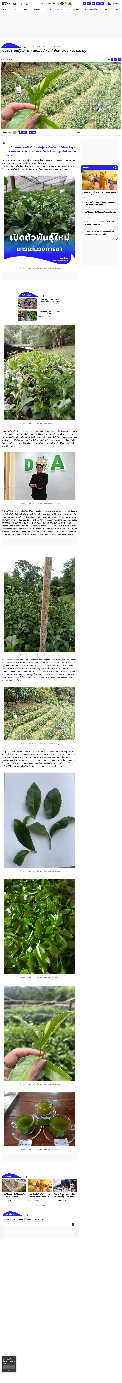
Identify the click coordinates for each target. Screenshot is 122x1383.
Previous (74, 1176)
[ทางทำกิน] (58, 3)
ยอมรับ (9, 1367)
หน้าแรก (28, 47)
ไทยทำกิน (29, 1220)
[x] (89, 3)
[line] (102, 3)
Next (77, 1176)
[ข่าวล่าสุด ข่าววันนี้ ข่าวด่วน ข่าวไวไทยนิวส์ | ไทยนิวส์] (10, 3)
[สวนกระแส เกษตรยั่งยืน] (66, 3)
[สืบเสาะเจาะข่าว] (42, 3)
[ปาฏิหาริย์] (62, 3)
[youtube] (93, 3)
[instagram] (98, 3)
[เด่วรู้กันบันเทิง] (50, 3)
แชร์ (109, 60)
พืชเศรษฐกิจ (39, 1220)
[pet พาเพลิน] (54, 3)
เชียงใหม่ (6, 1220)
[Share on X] (115, 59)
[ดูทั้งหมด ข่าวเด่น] (114, 167)
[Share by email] (119, 59)
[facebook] (84, 3)
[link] (39, 303)
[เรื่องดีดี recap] (46, 3)
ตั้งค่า (9, 1370)
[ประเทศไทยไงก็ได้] (70, 3)
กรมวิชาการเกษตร (17, 1220)
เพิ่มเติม (5, 1363)
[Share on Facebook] (112, 59)
